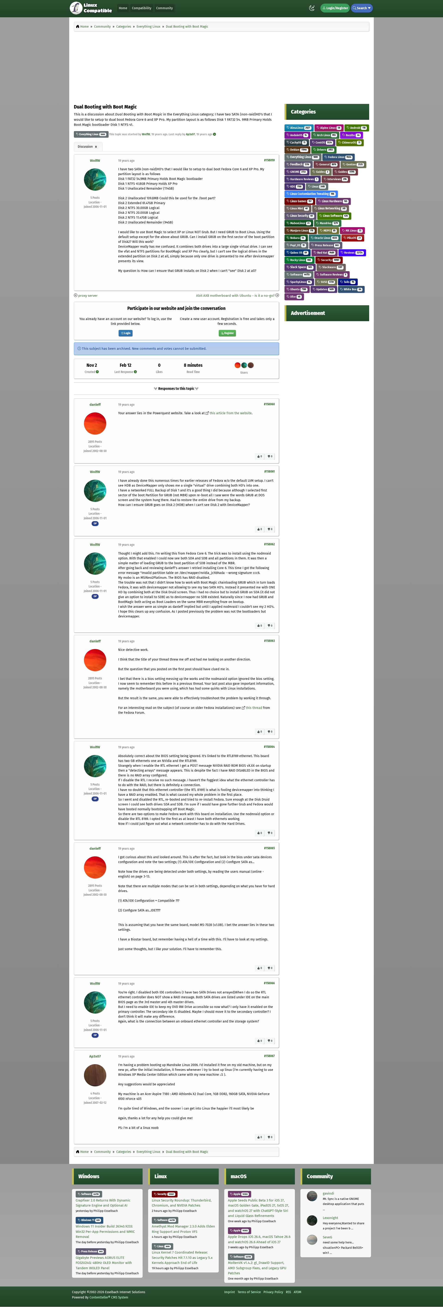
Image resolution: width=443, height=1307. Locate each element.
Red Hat (325, 252)
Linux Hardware (334, 201)
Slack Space (301, 267)
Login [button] (126, 333)
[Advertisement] (221, 66)
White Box (352, 289)
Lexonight (330, 1218)
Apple (240, 1194)
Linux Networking (331, 208)
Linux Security (301, 215)
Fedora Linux (339, 157)
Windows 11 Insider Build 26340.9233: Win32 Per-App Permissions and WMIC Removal (105, 1231)
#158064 (269, 747)
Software (300, 274)
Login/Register (337, 8)
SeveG (327, 1237)
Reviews (353, 252)
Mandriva (328, 223)
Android (357, 127)
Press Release (326, 245)
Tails (348, 282)
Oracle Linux (325, 238)
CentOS (323, 142)
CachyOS (297, 142)
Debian (298, 149)
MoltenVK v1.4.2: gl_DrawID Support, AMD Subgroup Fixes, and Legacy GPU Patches (257, 1268)
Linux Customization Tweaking (312, 194)
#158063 (269, 641)
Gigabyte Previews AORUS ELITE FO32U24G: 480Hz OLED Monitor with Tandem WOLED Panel (104, 1263)
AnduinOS (298, 135)
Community (164, 8)
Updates (325, 289)
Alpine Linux (330, 127)
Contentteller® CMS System (109, 1297)
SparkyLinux (300, 282)
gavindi (328, 1193)
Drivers (324, 149)
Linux (318, 186)
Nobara (297, 238)
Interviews (337, 179)
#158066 (269, 983)
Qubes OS (298, 252)
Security (329, 260)
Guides (321, 171)
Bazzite (352, 135)
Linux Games (300, 201)
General (327, 164)
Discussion (87, 146)
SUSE (327, 282)
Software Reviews (332, 274)
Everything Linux (89, 134)
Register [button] (229, 333)
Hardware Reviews (303, 179)
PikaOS (353, 238)
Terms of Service (249, 1292)
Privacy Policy (273, 1292)
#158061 (269, 471)
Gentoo (354, 164)
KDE (295, 186)
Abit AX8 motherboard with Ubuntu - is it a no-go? (235, 296)
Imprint (229, 1292)
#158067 (269, 1056)
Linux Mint (299, 208)
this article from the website (231, 413)
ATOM (297, 1292)
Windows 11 (90, 1220)
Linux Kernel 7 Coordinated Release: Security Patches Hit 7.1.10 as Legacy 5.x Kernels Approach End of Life (182, 1257)
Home (123, 8)
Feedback (299, 164)
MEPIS (329, 230)
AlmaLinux (300, 127)
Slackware (332, 267)
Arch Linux (326, 135)
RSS (288, 1292)
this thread (254, 708)
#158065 (269, 848)
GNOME (298, 171)
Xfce (295, 296)
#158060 (269, 404)
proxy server (88, 296)
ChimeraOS (350, 142)
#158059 (269, 160)
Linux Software (335, 215)
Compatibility (141, 8)
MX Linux (353, 230)
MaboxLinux (299, 223)
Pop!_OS (297, 245)
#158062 (269, 544)
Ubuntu (298, 289)
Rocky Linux (300, 260)
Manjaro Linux (301, 230)
